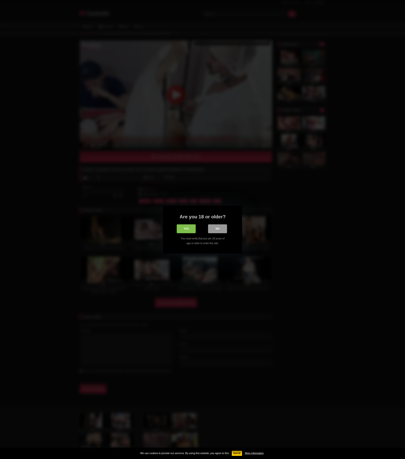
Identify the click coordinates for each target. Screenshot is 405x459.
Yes (186, 228)
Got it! (236, 453)
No (217, 228)
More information (254, 453)
